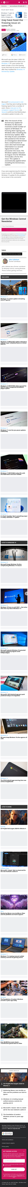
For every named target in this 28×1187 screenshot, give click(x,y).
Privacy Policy (19, 1175)
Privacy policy (5, 1146)
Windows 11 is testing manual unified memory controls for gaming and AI (13, 1101)
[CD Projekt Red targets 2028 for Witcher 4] (14, 1080)
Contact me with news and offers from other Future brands (14, 1165)
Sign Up (14, 1169)
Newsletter (23, 54)
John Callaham (11, 29)
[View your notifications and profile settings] (19, 2)
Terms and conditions (7, 1139)
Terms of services (20, 234)
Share (5, 54)
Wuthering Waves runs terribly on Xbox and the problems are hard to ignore (14, 1092)
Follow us (15, 54)
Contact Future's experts (8, 1143)
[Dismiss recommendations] (26, 10)
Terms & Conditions (13, 1176)
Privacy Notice (22, 235)
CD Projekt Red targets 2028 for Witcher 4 (13, 1084)
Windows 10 (6, 63)
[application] (14, 201)
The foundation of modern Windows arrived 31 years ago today (13, 1116)
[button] (26, 2)
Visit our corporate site (14, 1128)
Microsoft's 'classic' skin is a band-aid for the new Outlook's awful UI (14, 1109)
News (3, 30)
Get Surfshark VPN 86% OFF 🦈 (18, 6)
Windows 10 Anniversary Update (11, 254)
